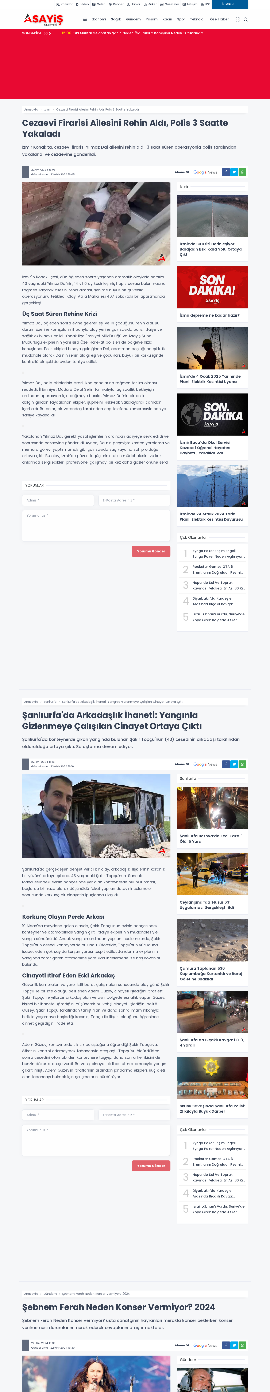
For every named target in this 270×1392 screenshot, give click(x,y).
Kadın (167, 19)
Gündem (133, 19)
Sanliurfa (50, 702)
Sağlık (116, 19)
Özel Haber (219, 19)
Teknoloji (197, 19)
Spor (181, 19)
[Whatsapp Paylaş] (242, 172)
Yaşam (152, 19)
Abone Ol (182, 172)
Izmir (47, 109)
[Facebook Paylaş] (226, 172)
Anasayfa (31, 109)
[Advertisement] (135, 69)
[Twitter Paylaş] (234, 172)
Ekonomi (99, 19)
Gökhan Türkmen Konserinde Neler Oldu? (102, 33)
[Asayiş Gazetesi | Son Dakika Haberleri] (43, 19)
